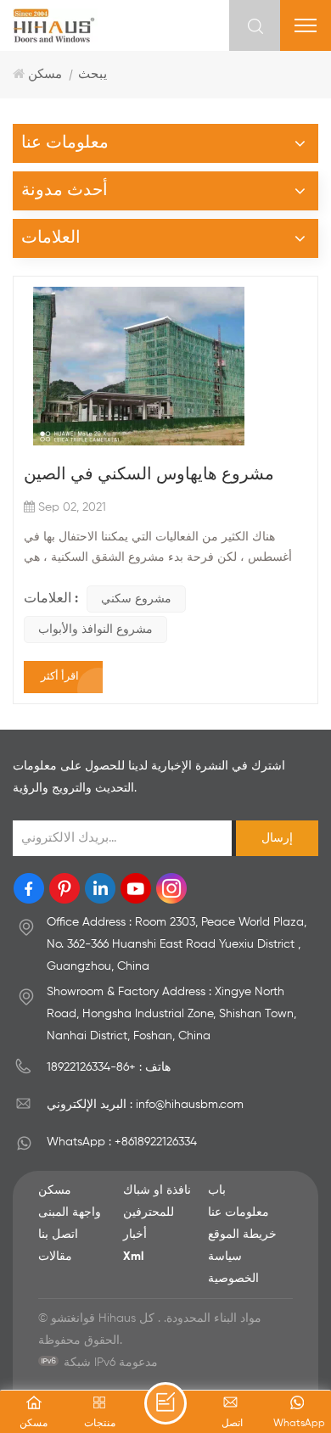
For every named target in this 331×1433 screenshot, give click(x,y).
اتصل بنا (58, 1234)
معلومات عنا (238, 1212)
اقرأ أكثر (60, 676)
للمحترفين (148, 1212)
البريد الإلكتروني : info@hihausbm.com (145, 1105)
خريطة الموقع (242, 1234)
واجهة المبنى (69, 1212)
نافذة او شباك (157, 1190)
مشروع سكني (136, 599)
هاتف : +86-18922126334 (109, 1067)
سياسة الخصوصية (233, 1268)
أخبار (135, 1234)
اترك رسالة (165, 1403)
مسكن (45, 74)
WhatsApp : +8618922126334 (122, 1142)
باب (217, 1190)
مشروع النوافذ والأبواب (95, 629)
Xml (133, 1256)
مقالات (55, 1256)
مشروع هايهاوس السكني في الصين (149, 475)
